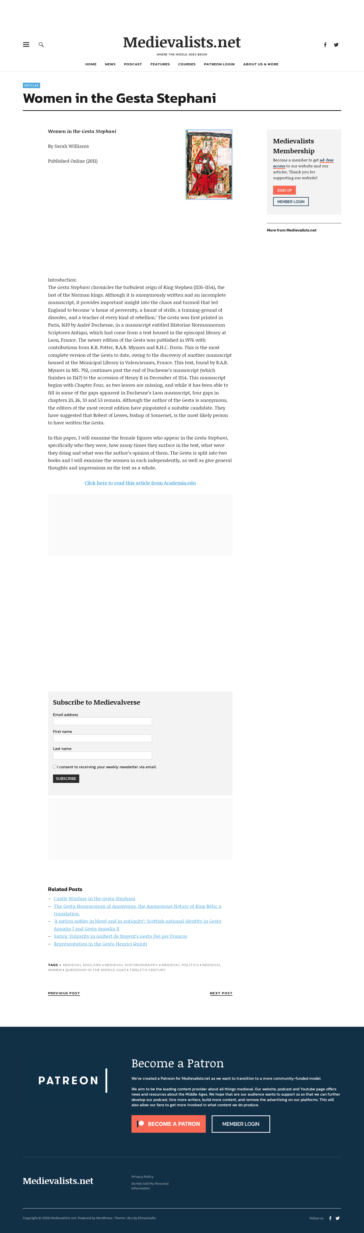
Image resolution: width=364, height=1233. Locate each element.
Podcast (133, 64)
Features (160, 64)
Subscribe (66, 778)
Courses (187, 64)
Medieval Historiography (131, 965)
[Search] (41, 44)
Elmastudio (147, 1218)
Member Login (291, 202)
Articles (31, 85)
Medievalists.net (182, 41)
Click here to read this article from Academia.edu (140, 482)
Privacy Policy (142, 1176)
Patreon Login (219, 64)
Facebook (325, 44)
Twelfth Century (148, 970)
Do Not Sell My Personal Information (150, 1186)
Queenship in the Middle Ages (95, 970)
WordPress (104, 1218)
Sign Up (284, 190)
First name (62, 731)
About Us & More (261, 64)
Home (91, 64)
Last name (62, 748)
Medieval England (82, 965)
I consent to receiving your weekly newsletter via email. (106, 767)
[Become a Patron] (168, 1131)
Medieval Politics (180, 965)
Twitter (336, 44)
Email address (65, 715)
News (110, 64)
